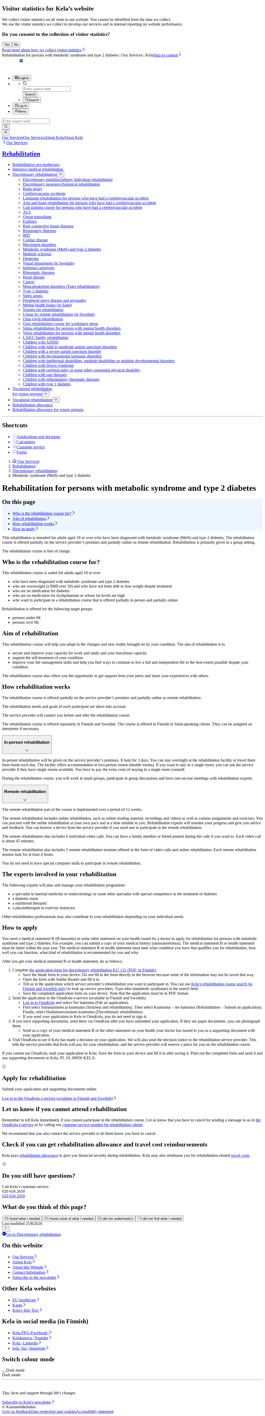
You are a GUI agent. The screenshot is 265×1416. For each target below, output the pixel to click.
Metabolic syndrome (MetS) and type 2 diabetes (62, 249)
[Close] (6, 132)
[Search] (6, 127)
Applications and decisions (38, 436)
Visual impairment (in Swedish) (48, 263)
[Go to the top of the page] (6, 1229)
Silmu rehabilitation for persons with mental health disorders (72, 328)
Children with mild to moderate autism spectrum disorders (70, 347)
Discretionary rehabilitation (34, 174)
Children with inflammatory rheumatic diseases (61, 379)
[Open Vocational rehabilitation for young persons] (45, 394)
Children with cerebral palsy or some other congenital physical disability (81, 370)
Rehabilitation (21, 153)
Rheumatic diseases (39, 272)
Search (30, 94)
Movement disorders (39, 244)
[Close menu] (60, 174)
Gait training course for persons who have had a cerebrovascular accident (82, 207)
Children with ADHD (40, 342)
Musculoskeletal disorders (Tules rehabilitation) (61, 286)
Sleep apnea (32, 296)
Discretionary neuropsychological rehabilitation (61, 184)
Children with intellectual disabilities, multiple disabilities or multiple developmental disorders (99, 361)
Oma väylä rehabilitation (43, 319)
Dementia (31, 258)
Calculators (26, 442)
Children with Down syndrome (48, 365)
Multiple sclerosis (37, 254)
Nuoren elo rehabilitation (43, 309)
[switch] (4, 1371)
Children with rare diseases (45, 375)
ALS (27, 212)
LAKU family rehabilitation (45, 337)
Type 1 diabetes (35, 291)
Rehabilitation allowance (32, 405)
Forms (22, 452)
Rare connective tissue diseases (48, 226)
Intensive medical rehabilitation (37, 169)
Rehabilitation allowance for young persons (47, 409)
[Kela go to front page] (13, 68)
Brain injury (32, 189)
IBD (26, 235)
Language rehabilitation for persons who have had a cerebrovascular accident (86, 198)
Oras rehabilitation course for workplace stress (60, 323)
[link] (23, 137)
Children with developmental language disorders (62, 356)
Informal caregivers (38, 268)
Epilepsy (30, 221)
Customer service (31, 447)
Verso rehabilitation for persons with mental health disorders (71, 333)
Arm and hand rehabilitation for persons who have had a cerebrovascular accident (89, 203)
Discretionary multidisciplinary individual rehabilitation (68, 179)
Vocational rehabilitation (32, 400)
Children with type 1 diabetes (47, 384)
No (16, 44)
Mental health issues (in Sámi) (47, 305)
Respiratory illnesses (39, 230)
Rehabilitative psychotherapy (36, 164)
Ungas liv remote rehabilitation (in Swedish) (59, 314)
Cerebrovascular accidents (44, 193)
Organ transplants (37, 217)
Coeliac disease (35, 240)
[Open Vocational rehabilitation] (56, 400)
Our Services (16, 142)
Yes (7, 44)
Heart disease (34, 277)
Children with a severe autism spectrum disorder (62, 351)
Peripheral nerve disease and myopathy (54, 300)
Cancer (28, 282)
